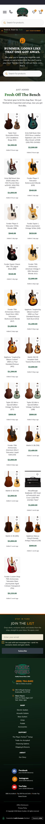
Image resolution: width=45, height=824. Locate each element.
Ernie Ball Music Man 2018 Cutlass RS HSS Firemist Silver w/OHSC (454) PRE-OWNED (12, 183)
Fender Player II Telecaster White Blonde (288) (12, 226)
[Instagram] (14, 779)
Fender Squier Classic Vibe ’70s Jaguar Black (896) (12, 266)
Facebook (23, 770)
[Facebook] (14, 771)
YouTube (23, 786)
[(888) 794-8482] (13, 682)
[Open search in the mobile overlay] (22, 22)
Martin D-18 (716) (12, 491)
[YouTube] (14, 787)
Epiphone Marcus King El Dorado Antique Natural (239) (33, 538)
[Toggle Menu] (5, 12)
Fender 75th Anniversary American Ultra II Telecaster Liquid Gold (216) (12, 450)
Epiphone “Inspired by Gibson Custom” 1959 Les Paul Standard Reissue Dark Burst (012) (33, 314)
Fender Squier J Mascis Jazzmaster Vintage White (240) (32, 226)
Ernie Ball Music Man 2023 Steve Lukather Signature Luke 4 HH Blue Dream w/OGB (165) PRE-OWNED (33, 137)
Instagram (23, 778)
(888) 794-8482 (24, 681)
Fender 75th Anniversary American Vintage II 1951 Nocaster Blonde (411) (33, 269)
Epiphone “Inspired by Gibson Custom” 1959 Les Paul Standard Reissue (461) (12, 361)
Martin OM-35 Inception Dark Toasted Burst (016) (33, 359)
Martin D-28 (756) (32, 445)
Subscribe (22, 651)
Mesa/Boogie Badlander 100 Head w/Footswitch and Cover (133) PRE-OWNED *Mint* (32, 495)
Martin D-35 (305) (12, 536)
